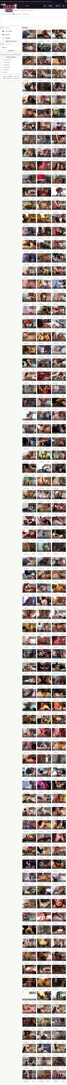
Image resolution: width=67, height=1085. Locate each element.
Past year (6, 69)
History (30, 10)
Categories (9, 10)
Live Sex (3, 14)
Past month (7, 67)
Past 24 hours (7, 60)
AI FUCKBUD (25, 14)
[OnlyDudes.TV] (11, 6)
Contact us (16, 76)
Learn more (49, 1)
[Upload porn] (63, 5)
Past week (6, 65)
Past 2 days (7, 62)
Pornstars (24, 10)
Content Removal (7, 78)
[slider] (1, 55)
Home (3, 10)
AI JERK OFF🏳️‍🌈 (10, 14)
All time (6, 72)
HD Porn (18, 14)
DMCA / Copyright (7, 76)
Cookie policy (16, 78)
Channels (16, 10)
